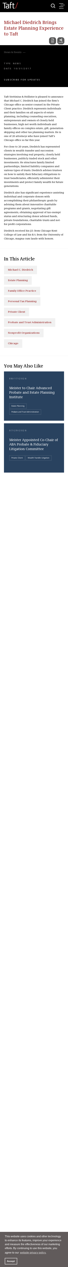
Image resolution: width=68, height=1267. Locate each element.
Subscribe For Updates (22, 80)
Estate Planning (18, 280)
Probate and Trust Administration (29, 322)
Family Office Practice (22, 291)
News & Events (12, 52)
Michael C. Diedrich (20, 270)
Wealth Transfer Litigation (38, 458)
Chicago (13, 343)
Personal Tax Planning (22, 301)
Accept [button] (11, 1261)
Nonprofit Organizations (24, 333)
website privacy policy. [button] (33, 1252)
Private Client (16, 312)
